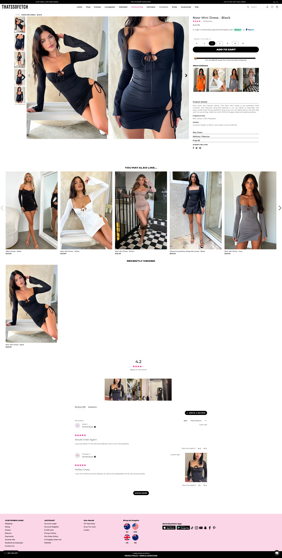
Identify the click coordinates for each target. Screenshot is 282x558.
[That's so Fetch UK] (127, 537)
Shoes (174, 7)
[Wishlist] (272, 7)
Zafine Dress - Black (13, 251)
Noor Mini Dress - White (69, 251)
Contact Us (9, 546)
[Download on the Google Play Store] (183, 529)
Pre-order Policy (51, 536)
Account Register (51, 527)
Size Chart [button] (197, 132)
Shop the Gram (90, 527)
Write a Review (197, 413)
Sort (186, 421)
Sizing (7, 527)
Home (17, 15)
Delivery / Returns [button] (201, 136)
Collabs (86, 530)
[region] (138, 390)
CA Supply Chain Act (52, 540)
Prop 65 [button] (196, 140)
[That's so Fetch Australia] (127, 526)
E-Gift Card (48, 530)
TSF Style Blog (89, 524)
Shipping (8, 524)
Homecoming (137, 7)
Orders (8, 530)
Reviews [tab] (80, 407)
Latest (79, 7)
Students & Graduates (14, 543)
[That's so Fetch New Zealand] (135, 537)
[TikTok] (192, 528)
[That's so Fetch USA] (135, 526)
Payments (9, 536)
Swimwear (151, 7)
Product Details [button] (200, 102)
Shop (88, 7)
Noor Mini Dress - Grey (233, 251)
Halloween (123, 7)
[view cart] (277, 7)
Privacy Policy (50, 533)
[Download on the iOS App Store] (169, 529)
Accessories (186, 7)
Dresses (97, 7)
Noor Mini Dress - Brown (125, 251)
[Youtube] (201, 528)
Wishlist (47, 543)
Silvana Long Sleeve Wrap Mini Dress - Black (187, 251)
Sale (197, 7)
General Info (10, 540)
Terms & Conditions (148, 556)
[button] (267, 6)
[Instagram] (196, 528)
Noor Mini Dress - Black (31, 15)
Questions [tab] (92, 407)
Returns (8, 533)
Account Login (50, 524)
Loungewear (110, 7)
